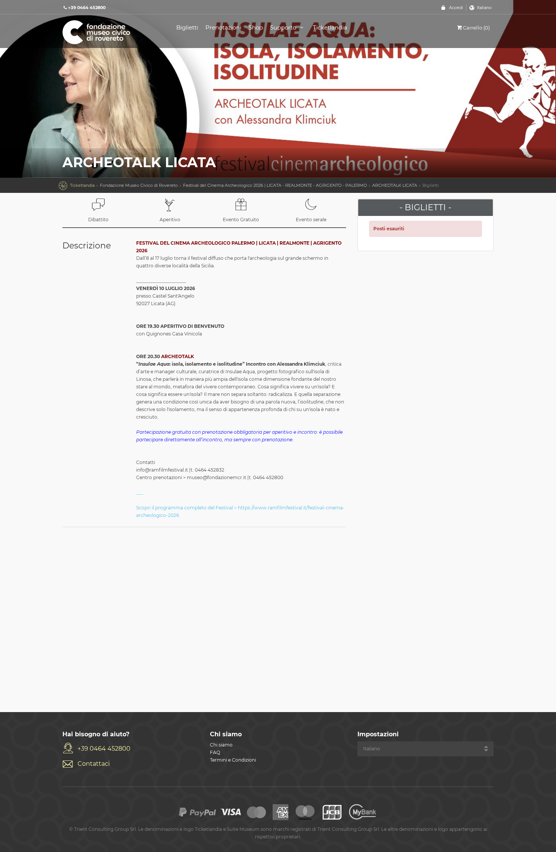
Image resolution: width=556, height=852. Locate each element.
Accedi (456, 7)
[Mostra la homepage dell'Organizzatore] (110, 31)
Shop (255, 27)
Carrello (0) (476, 28)
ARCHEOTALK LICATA (394, 185)
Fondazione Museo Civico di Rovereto (139, 185)
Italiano (484, 7)
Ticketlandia (330, 27)
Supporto (284, 27)
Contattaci (94, 763)
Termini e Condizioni (233, 760)
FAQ (215, 752)
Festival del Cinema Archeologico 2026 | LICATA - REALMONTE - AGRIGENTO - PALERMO (275, 185)
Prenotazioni (223, 27)
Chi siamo (221, 745)
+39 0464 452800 (104, 748)
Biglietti (187, 27)
